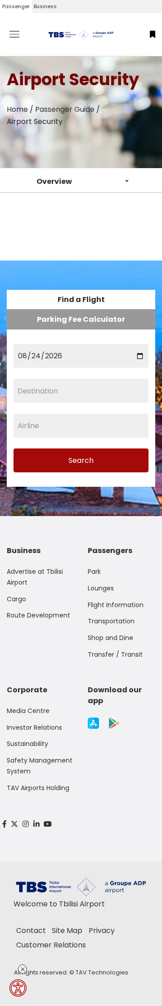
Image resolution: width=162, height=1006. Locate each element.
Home (17, 109)
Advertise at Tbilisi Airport (35, 577)
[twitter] (15, 824)
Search (81, 460)
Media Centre (28, 710)
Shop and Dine (110, 637)
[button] (152, 34)
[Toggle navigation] (20, 34)
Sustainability (27, 743)
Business (45, 6)
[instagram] (25, 824)
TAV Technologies (102, 972)
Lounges (101, 588)
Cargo (16, 599)
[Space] (81, 34)
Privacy (102, 930)
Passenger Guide (64, 109)
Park (94, 571)
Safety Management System (39, 766)
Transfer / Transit (115, 654)
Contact (31, 930)
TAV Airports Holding (38, 787)
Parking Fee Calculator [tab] (81, 319)
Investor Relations (34, 727)
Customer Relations (51, 945)
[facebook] (4, 824)
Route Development (38, 615)
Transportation (111, 621)
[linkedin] (36, 824)
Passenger (16, 6)
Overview (54, 181)
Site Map (67, 930)
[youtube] (47, 824)
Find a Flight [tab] (81, 299)
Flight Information (116, 604)
